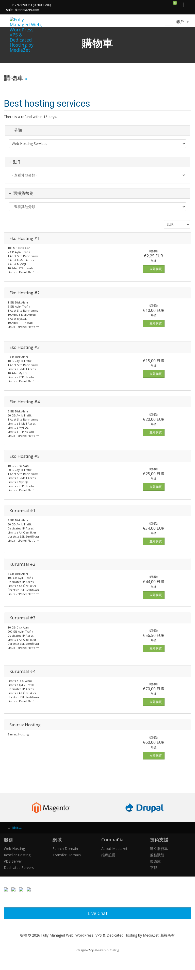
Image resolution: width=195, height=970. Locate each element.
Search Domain (65, 848)
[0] (178, 5)
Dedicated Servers (19, 867)
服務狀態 (157, 854)
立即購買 (155, 269)
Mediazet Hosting (106, 950)
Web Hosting (14, 848)
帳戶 (181, 21)
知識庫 (155, 861)
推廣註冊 (108, 854)
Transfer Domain (67, 854)
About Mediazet (114, 848)
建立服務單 (159, 848)
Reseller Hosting (17, 854)
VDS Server (13, 861)
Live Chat (98, 913)
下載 (153, 867)
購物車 (17, 828)
